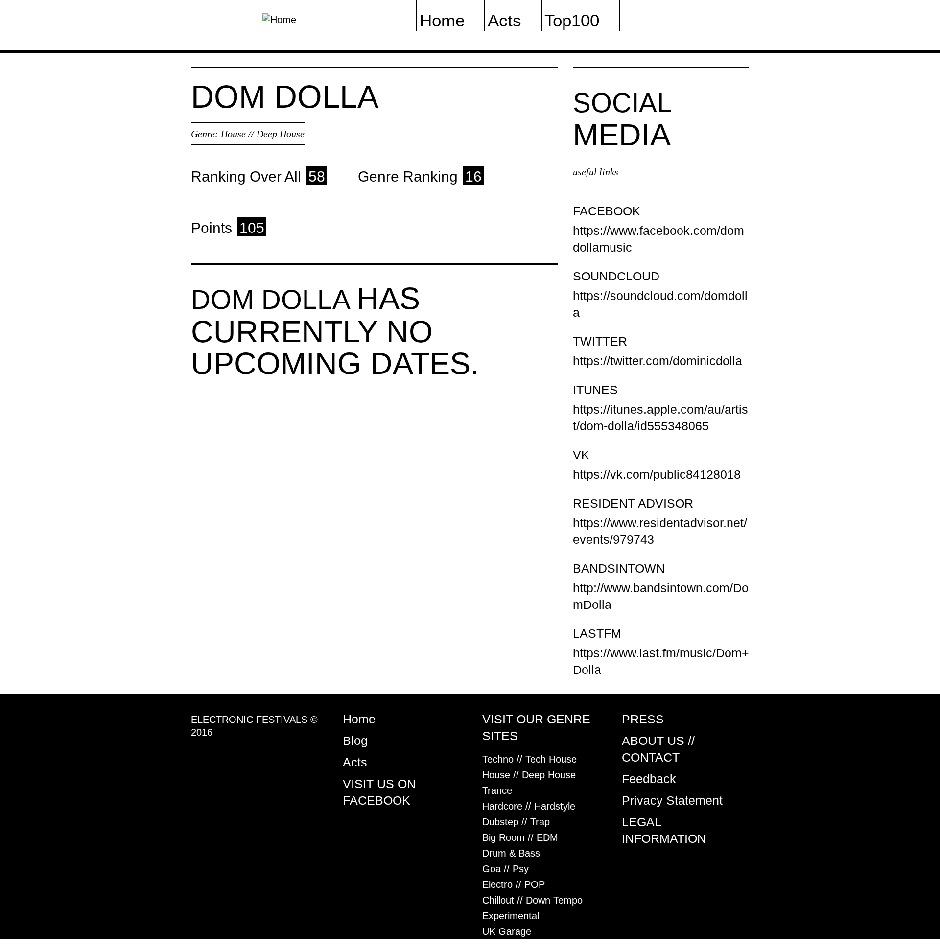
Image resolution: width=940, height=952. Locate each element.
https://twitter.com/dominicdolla (657, 361)
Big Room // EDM (520, 837)
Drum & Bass (511, 853)
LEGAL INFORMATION (664, 830)
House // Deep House (263, 133)
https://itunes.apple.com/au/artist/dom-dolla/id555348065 (660, 417)
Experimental (510, 915)
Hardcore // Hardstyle (528, 806)
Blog (355, 740)
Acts (355, 762)
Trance (497, 790)
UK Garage (506, 931)
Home (359, 719)
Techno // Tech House (529, 759)
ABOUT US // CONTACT (658, 749)
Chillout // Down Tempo (532, 900)
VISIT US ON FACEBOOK (379, 792)
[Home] (279, 18)
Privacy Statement (672, 800)
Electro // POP (513, 884)
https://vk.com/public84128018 (657, 474)
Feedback (649, 779)
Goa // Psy (505, 868)
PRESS (643, 719)
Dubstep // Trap (516, 821)
